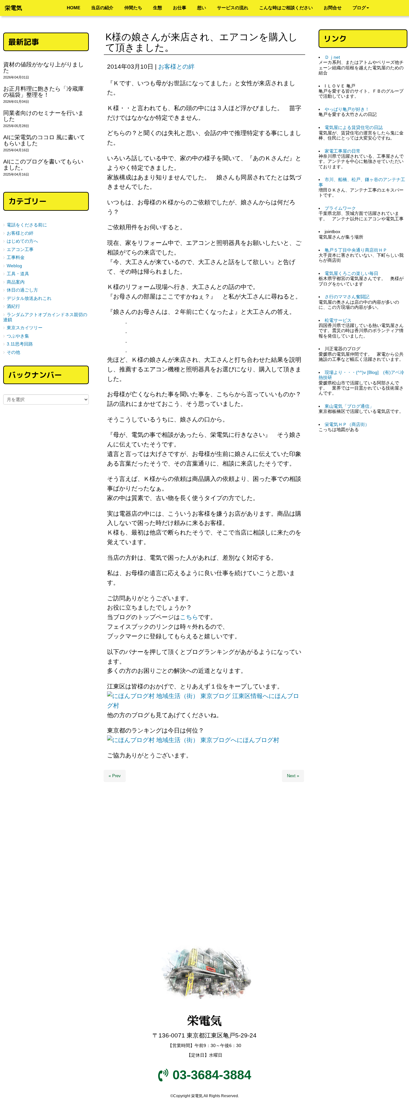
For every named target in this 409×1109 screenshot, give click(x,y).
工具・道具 (18, 273)
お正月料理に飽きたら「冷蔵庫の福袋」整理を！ (43, 92)
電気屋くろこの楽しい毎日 (351, 273)
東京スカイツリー (24, 327)
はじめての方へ (22, 241)
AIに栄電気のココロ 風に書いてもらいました (44, 140)
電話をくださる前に (27, 225)
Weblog (14, 265)
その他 (13, 352)
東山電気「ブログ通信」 (349, 406)
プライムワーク (340, 208)
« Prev (115, 775)
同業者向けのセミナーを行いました (43, 116)
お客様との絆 (176, 66)
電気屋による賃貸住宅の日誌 (354, 127)
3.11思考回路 (20, 344)
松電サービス (338, 320)
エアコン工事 (20, 249)
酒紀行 (13, 306)
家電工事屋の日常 (342, 151)
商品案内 (16, 282)
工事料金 (16, 257)
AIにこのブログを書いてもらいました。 (43, 164)
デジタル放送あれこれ (29, 298)
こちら (189, 617)
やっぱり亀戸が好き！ (347, 109)
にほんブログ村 (258, 740)
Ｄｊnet (332, 57)
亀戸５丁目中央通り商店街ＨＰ (356, 250)
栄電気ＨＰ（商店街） (347, 424)
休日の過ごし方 (22, 290)
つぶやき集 (18, 336)
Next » (293, 775)
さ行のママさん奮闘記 (347, 296)
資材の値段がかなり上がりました (43, 67)
